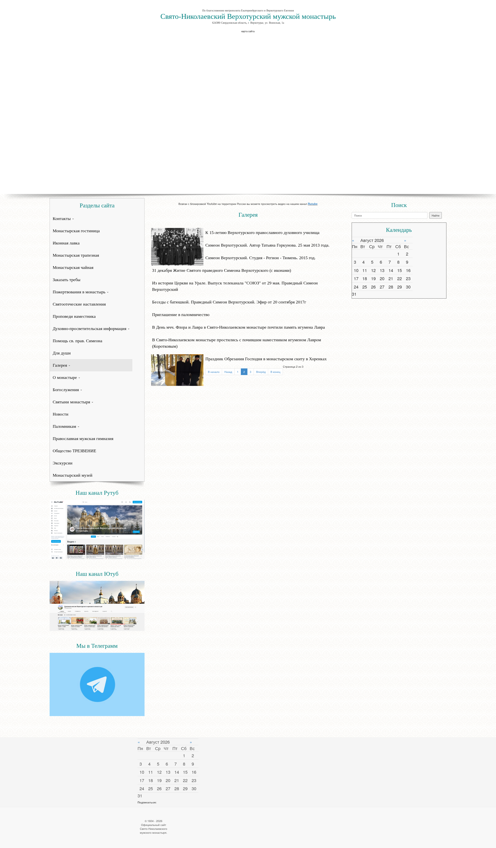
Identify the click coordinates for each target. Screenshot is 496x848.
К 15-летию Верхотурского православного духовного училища (262, 232)
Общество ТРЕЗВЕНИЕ (74, 450)
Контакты (62, 218)
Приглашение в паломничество (180, 314)
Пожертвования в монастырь (80, 291)
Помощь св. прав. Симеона (77, 340)
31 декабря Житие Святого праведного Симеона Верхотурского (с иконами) (221, 270)
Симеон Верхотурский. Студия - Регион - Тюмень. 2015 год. (260, 257)
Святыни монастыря (72, 401)
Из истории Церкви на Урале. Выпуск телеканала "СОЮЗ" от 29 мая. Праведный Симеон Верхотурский (235, 286)
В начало (214, 372)
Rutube (313, 204)
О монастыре (65, 377)
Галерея (60, 365)
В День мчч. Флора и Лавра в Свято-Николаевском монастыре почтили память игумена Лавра (238, 327)
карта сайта (248, 31)
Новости (60, 414)
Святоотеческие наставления (79, 304)
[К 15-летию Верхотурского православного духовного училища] (177, 246)
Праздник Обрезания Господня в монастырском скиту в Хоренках (266, 358)
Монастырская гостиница (76, 230)
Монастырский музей (72, 475)
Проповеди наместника (74, 316)
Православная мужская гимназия (83, 438)
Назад (228, 372)
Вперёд (261, 372)
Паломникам (65, 426)
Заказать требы (66, 279)
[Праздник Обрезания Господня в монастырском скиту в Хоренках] (177, 370)
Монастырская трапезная (76, 255)
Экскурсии (62, 463)
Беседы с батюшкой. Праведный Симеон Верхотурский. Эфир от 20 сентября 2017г (229, 302)
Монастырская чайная (73, 267)
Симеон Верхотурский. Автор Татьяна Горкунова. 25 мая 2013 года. (267, 245)
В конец (275, 372)
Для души (62, 353)
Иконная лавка (66, 243)
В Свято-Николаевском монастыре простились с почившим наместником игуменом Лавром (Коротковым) (236, 343)
